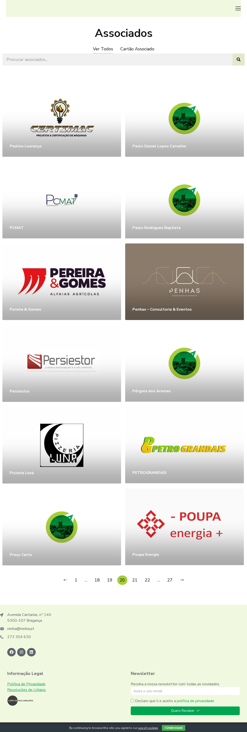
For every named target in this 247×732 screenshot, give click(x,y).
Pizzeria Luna (22, 473)
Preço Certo (21, 554)
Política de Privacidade (26, 684)
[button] (238, 8)
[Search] (239, 59)
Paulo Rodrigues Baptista (156, 227)
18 (97, 580)
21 (134, 580)
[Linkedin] (31, 652)
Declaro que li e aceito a (174, 701)
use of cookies (148, 728)
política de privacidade (195, 701)
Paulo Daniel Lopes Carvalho (159, 146)
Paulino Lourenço (26, 146)
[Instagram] (21, 652)
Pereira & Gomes (25, 309)
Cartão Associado (137, 49)
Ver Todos (103, 49)
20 (122, 580)
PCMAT (17, 227)
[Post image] (61, 118)
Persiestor (20, 391)
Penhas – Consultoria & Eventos (162, 309)
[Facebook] (11, 652)
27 (169, 580)
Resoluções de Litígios (26, 690)
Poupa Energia (145, 554)
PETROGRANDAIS (149, 472)
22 (147, 580)
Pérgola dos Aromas (151, 391)
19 (109, 580)
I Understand (173, 728)
